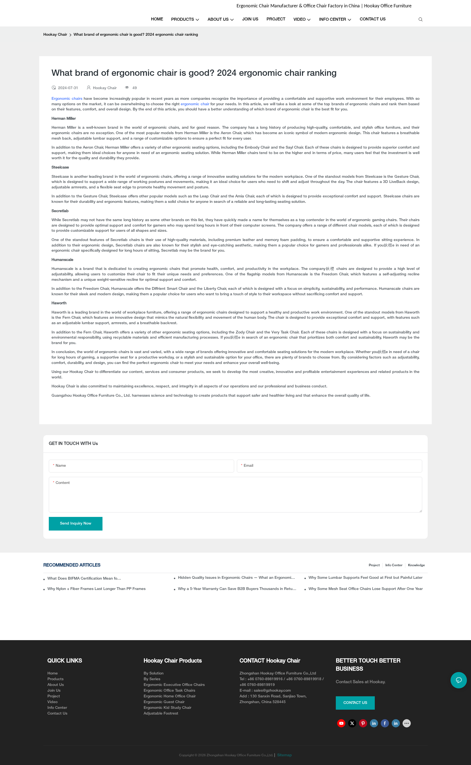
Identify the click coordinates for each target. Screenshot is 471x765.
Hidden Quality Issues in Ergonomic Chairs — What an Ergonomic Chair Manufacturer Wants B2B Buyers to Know (237, 578)
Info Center (393, 565)
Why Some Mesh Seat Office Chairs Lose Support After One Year (366, 589)
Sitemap (284, 755)
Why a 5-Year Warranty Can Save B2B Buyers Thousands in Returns (237, 589)
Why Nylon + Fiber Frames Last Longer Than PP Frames (96, 589)
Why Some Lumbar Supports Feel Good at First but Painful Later (365, 578)
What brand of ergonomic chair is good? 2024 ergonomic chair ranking (136, 35)
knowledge (416, 565)
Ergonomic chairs (67, 99)
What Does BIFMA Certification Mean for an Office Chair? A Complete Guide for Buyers (84, 578)
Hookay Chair (55, 35)
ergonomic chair (195, 104)
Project (374, 565)
